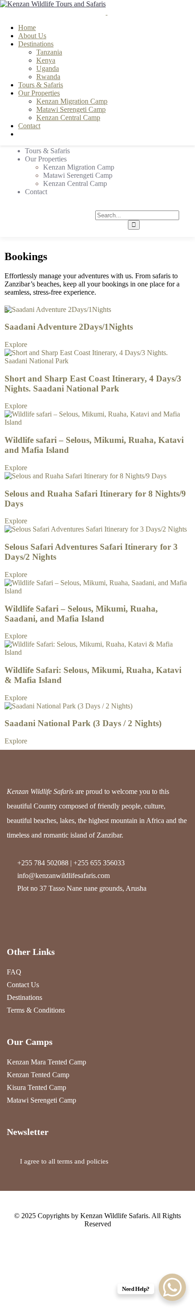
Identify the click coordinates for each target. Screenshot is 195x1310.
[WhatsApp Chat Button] (172, 1287)
